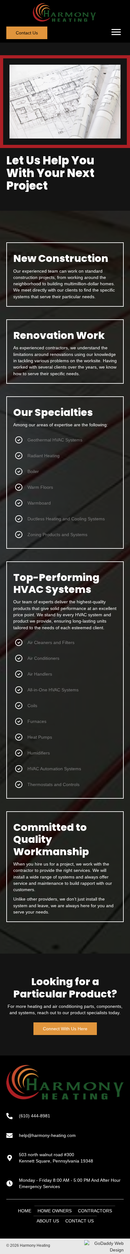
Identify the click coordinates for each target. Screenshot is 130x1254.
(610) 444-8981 (34, 1115)
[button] (26, 33)
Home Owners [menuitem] (55, 1210)
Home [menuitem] (24, 1210)
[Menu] (116, 32)
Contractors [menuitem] (95, 1210)
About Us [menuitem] (48, 1220)
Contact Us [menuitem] (79, 1220)
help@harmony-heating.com (47, 1135)
